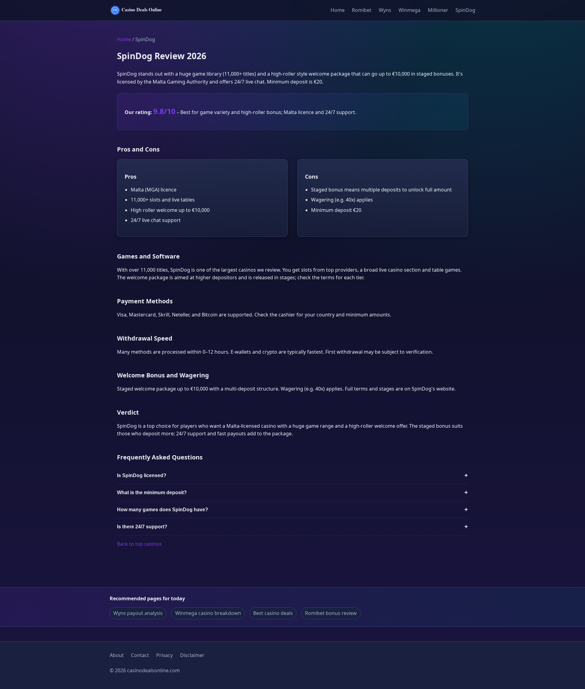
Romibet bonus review (331, 613)
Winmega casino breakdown (208, 613)
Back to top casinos (139, 544)
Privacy (164, 655)
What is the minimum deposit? (152, 492)
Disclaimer (192, 655)
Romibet (361, 10)
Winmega (409, 10)
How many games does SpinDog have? (162, 509)
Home (338, 10)
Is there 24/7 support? (142, 526)
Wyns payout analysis (138, 613)
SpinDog (465, 10)
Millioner (438, 10)
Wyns (385, 10)
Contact (140, 655)
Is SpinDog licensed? (141, 475)
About (117, 655)
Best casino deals (273, 613)
